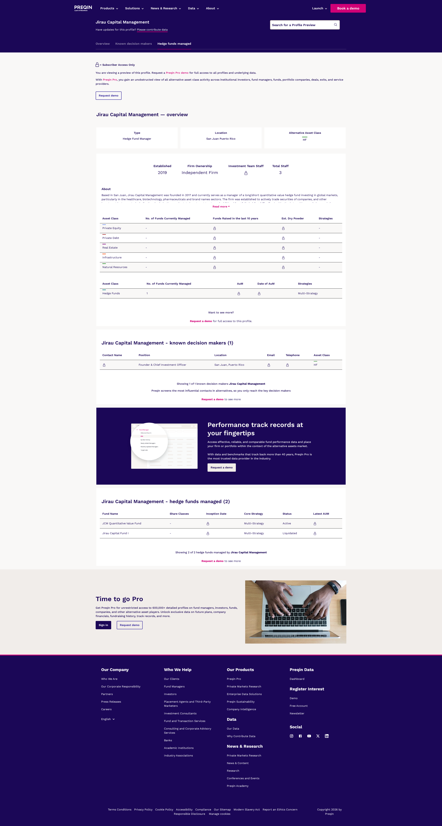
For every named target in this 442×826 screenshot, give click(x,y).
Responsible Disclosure (189, 813)
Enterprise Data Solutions (244, 694)
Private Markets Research (244, 686)
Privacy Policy (143, 809)
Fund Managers (174, 686)
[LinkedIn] (327, 737)
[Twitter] (318, 737)
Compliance (203, 809)
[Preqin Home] (83, 8)
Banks (168, 740)
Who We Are (109, 679)
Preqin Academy (237, 786)
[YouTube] (309, 737)
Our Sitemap (222, 809)
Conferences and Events (243, 778)
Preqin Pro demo (177, 72)
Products (107, 8)
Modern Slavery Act (247, 809)
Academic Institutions (179, 748)
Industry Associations (178, 755)
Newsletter (297, 713)
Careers (106, 709)
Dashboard (297, 679)
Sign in (103, 625)
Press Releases (111, 701)
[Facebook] (300, 737)
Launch (317, 8)
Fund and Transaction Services (184, 721)
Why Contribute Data (241, 736)
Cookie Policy (164, 809)
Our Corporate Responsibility (120, 686)
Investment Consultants (180, 713)
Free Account (299, 705)
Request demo (108, 95)
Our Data (233, 728)
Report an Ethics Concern (280, 809)
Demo (294, 698)
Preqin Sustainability (240, 701)
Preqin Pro (109, 79)
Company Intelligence (241, 709)
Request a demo (201, 321)
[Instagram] (291, 737)
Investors (170, 694)
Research (233, 770)
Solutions (132, 8)
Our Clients (171, 679)
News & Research (164, 8)
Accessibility (184, 809)
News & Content (238, 763)
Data (191, 8)
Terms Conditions (119, 809)
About (210, 8)
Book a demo (348, 8)
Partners (107, 694)
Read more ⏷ (221, 206)
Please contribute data (152, 29)
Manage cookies (219, 813)
